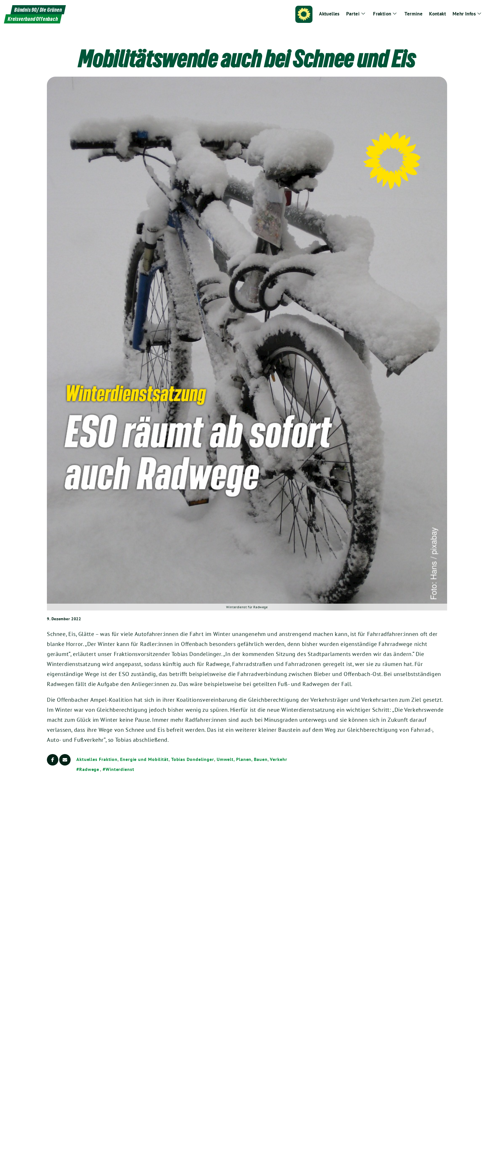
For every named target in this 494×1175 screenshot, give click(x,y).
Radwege (89, 769)
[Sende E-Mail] (65, 760)
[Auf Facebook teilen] (52, 760)
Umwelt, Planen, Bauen (242, 759)
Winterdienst (119, 769)
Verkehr (278, 759)
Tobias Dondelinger (192, 759)
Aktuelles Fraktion (96, 759)
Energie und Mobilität (144, 759)
